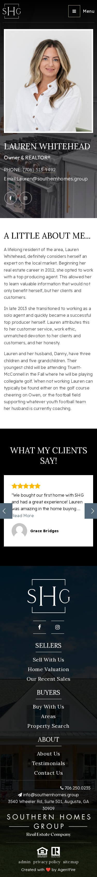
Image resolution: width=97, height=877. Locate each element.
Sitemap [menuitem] (71, 861)
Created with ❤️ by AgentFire (48, 869)
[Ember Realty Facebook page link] (10, 198)
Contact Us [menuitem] (48, 773)
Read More (23, 515)
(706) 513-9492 (39, 170)
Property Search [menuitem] (48, 726)
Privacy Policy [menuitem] (47, 861)
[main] (48, 283)
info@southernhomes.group (51, 794)
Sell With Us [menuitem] (48, 659)
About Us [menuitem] (48, 753)
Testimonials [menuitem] (48, 763)
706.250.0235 (77, 788)
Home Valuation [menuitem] (48, 669)
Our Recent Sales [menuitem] (49, 679)
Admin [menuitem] (24, 861)
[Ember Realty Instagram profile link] (25, 198)
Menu (88, 11)
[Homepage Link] (12, 10)
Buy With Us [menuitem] (48, 706)
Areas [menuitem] (48, 716)
